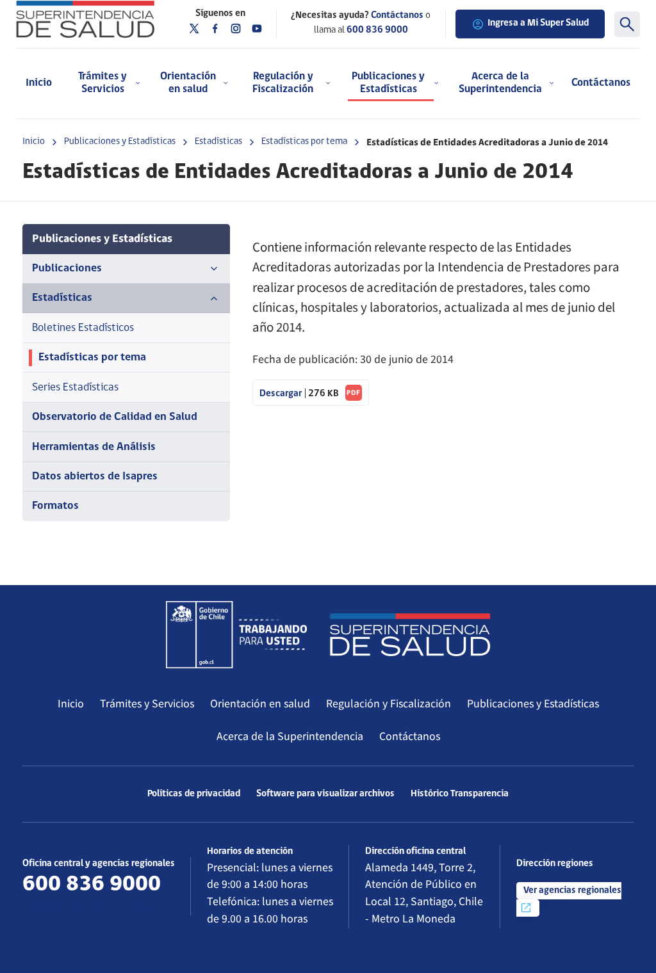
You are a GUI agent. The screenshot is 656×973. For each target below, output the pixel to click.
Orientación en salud (260, 704)
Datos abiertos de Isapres (95, 476)
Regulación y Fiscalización (388, 704)
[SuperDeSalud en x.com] (194, 28)
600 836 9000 (377, 30)
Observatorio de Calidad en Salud (114, 417)
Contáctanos (600, 82)
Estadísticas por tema (304, 142)
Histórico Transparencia (460, 794)
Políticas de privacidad (193, 794)
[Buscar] (627, 24)
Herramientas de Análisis (94, 447)
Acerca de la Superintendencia (290, 736)
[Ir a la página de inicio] (85, 19)
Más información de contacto (95, 906)
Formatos (55, 506)
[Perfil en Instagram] (235, 28)
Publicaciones (67, 268)
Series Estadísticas (75, 387)
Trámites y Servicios (147, 704)
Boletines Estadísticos (83, 328)
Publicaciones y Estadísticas (120, 142)
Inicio (39, 82)
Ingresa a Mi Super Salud (538, 23)
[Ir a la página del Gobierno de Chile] (236, 634)
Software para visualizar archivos (325, 794)
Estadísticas (218, 142)
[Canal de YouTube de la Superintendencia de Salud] (256, 28)
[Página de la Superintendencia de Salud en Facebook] (215, 28)
